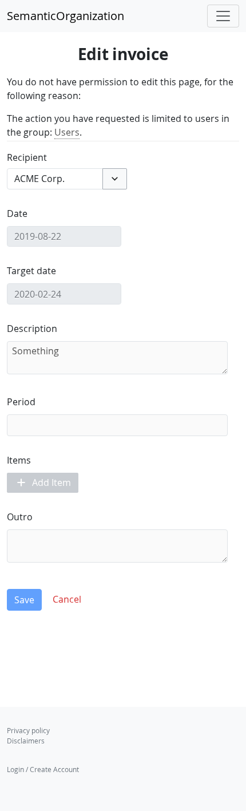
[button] (114, 178)
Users (67, 132)
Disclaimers (26, 740)
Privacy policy (28, 730)
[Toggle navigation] (223, 16)
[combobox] (55, 178)
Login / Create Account (43, 769)
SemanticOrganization (65, 15)
